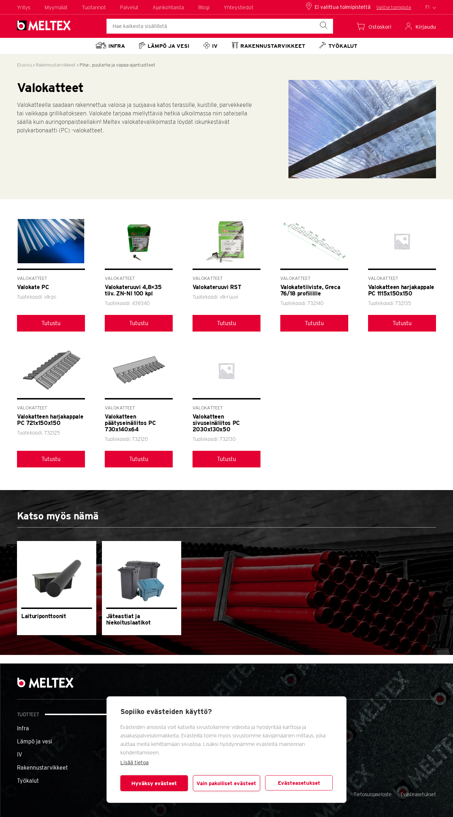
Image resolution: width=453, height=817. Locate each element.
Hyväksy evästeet (154, 783)
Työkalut (28, 780)
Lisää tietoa (134, 762)
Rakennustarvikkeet (56, 65)
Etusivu (24, 65)
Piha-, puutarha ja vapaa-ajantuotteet (117, 65)
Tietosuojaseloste (373, 794)
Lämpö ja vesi (34, 741)
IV (19, 754)
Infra (23, 728)
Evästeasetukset (299, 783)
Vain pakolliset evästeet (226, 783)
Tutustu (51, 323)
